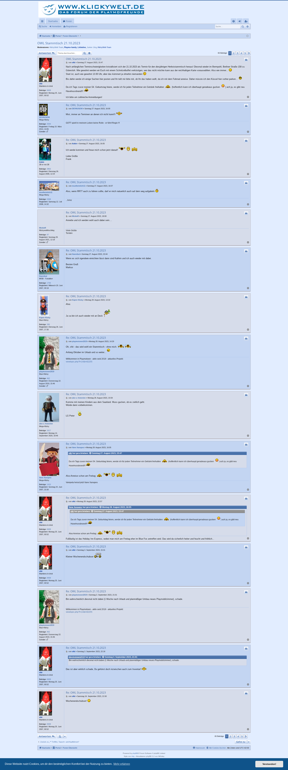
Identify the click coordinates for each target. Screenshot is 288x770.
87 (48, 235)
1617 (49, 430)
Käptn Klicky (44, 318)
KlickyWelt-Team (56, 47)
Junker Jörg (92, 47)
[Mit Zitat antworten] (246, 60)
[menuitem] (233, 21)
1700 (49, 283)
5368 (49, 199)
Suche (44, 26)
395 (48, 324)
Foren (69, 21)
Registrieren (71, 26)
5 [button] (245, 53)
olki (40, 84)
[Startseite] (93, 9)
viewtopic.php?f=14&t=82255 (79, 362)
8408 (49, 90)
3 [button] (237, 53)
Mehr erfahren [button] (122, 764)
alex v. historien (46, 424)
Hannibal (43, 276)
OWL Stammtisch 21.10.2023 (58, 43)
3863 (49, 169)
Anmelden (56, 26)
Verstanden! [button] (269, 764)
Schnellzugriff (43, 22)
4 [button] (241, 53)
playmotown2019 (46, 372)
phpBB (135, 753)
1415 (49, 484)
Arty (133, 756)
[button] (249, 53)
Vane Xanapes (45, 478)
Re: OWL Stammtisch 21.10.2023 (86, 105)
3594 (49, 124)
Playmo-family (70, 47)
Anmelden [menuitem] (240, 22)
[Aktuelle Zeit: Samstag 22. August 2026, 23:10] (247, 36)
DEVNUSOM (44, 117)
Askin (41, 162)
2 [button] (233, 53)
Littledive (82, 47)
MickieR (42, 228)
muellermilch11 (45, 192)
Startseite (53, 21)
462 (48, 378)
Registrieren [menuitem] (246, 22)
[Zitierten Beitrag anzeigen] (90, 453)
